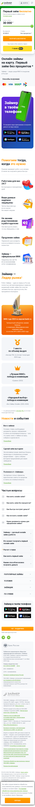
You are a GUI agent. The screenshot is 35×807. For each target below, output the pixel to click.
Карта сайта (24, 772)
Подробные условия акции (17, 746)
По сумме (8, 594)
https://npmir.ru (19, 706)
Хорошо (17, 800)
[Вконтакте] (8, 637)
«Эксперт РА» (20, 411)
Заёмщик (8, 587)
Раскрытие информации (11, 766)
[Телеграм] (3, 637)
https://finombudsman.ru (11, 725)
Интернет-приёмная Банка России (14, 675)
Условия (8, 581)
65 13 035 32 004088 (9, 665)
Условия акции (7, 16)
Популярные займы (13, 574)
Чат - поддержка (17, 629)
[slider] (32, 26)
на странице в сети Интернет (12, 680)
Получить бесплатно (17, 38)
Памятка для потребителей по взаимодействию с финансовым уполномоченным (14, 717)
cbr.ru (18, 665)
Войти (25, 3)
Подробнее (7, 441)
